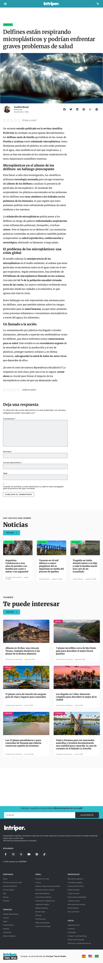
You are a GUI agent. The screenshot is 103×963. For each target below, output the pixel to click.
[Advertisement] (51, 786)
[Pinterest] (36, 854)
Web (5, 473)
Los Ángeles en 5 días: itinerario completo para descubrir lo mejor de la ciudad (76, 697)
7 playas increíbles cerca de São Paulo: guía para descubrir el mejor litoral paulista (76, 651)
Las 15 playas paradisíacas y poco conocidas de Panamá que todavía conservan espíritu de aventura (23, 743)
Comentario (9, 419)
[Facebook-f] (5, 854)
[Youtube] (28, 854)
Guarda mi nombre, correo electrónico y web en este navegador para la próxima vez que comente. (33, 487)
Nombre (7, 451)
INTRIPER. (23, 862)
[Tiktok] (44, 854)
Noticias (8, 25)
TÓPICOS (7, 909)
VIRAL (38, 874)
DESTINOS (8, 874)
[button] (5, 4)
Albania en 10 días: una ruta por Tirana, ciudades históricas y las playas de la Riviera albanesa (22, 651)
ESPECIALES (74, 874)
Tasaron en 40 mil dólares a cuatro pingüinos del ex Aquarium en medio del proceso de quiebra (51, 566)
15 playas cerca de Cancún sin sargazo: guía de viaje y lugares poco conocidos (25, 695)
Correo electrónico (12, 462)
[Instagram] (13, 854)
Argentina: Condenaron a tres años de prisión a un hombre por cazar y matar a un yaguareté (16, 566)
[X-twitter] (21, 854)
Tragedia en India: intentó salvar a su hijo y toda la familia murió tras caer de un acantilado (85, 566)
